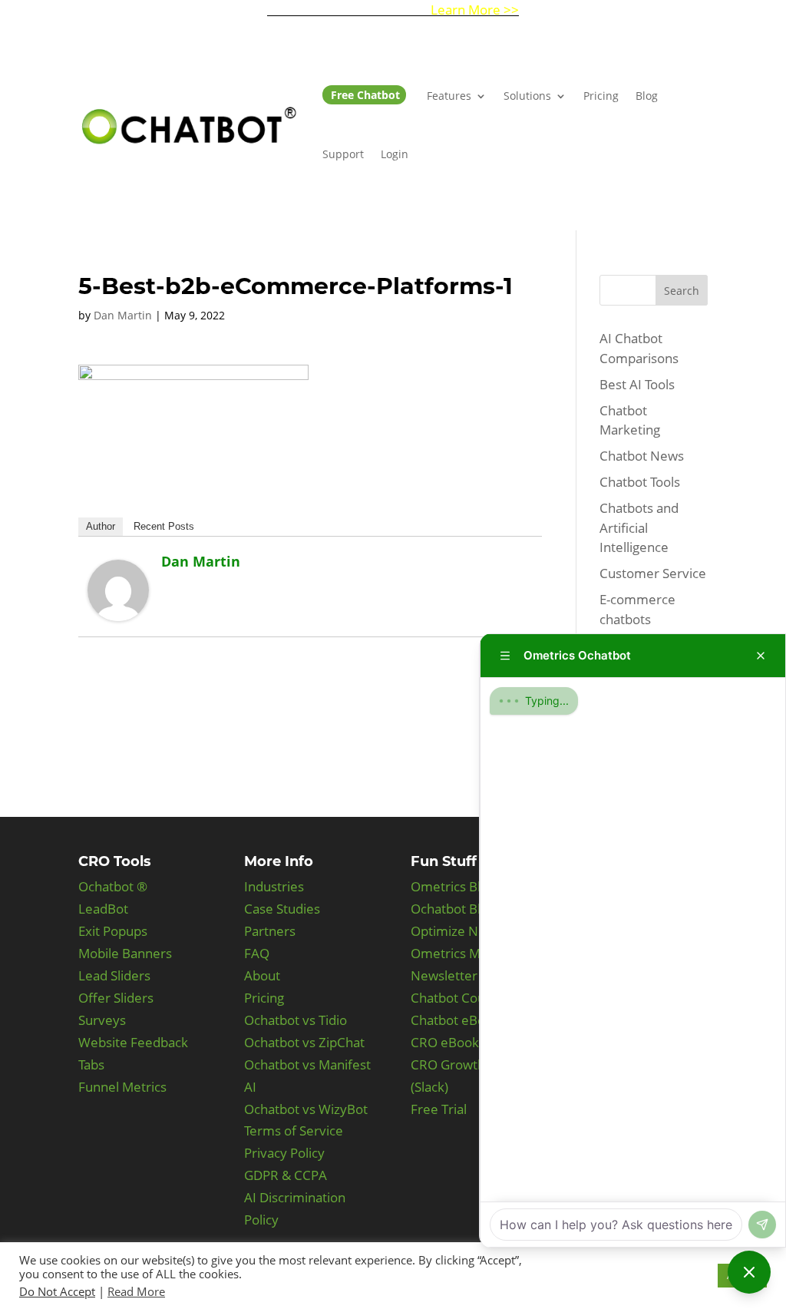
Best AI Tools (637, 384)
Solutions (527, 95)
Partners (270, 931)
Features (449, 95)
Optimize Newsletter (473, 931)
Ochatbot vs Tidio (295, 1020)
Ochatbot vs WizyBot (306, 1109)
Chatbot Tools (639, 482)
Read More (136, 1291)
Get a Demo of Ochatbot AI (393, 9)
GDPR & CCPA (285, 1175)
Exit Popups (112, 931)
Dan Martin (123, 315)
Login (394, 154)
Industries (274, 886)
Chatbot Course (457, 998)
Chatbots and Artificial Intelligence (639, 527)
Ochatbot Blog (453, 908)
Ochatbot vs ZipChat (304, 1042)
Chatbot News (641, 455)
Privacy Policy (284, 1153)
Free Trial (439, 1109)
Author (100, 526)
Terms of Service (293, 1130)
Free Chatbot (365, 95)
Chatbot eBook (455, 1020)
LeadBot (103, 908)
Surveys (102, 1020)
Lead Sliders (114, 975)
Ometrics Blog (453, 886)
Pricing (601, 95)
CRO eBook (445, 1042)
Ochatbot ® (112, 886)
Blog (647, 95)
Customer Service (652, 573)
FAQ (256, 953)
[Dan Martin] (118, 611)
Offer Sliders (116, 998)
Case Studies (282, 908)
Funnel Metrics (122, 1087)
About (262, 975)
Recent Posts (164, 526)
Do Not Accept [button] (57, 1291)
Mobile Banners (125, 953)
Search (681, 290)
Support (343, 154)
